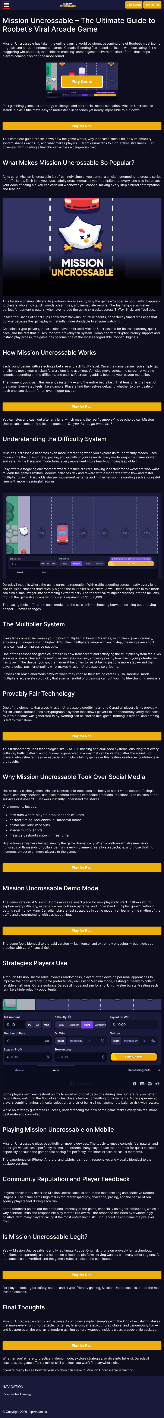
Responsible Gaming (17, 1394)
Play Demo (82, 81)
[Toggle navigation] (6, 5)
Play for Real (152, 4)
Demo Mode (134, 4)
